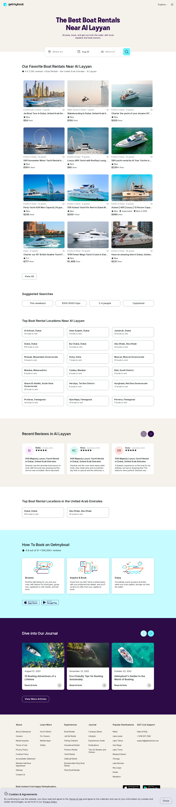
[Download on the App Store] (30, 603)
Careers (19, 736)
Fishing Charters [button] (71, 741)
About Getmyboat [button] (23, 732)
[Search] (126, 51)
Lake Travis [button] (118, 750)
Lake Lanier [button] (118, 736)
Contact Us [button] (20, 774)
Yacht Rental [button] (69, 754)
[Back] (144, 434)
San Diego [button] (117, 745)
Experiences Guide (97, 741)
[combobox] (60, 51)
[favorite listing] (63, 110)
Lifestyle (92, 736)
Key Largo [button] (117, 768)
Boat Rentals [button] (69, 732)
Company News (95, 732)
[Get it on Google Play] (50, 603)
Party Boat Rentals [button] (72, 770)
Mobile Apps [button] (45, 741)
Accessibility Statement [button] (25, 759)
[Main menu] (172, 4)
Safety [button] (43, 745)
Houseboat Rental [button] (71, 745)
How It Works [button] (45, 732)
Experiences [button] (70, 724)
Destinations (94, 745)
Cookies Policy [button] (22, 754)
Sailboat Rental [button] (70, 759)
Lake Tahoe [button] (118, 741)
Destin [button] (115, 772)
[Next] (151, 434)
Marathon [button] (117, 777)
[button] (51, 71)
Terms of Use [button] (75, 799)
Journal (92, 724)
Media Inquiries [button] (22, 741)
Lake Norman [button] (118, 763)
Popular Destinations (123, 724)
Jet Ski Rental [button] (70, 736)
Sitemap (19, 770)
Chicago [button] (116, 759)
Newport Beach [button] (119, 754)
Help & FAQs (142, 732)
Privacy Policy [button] (50, 802)
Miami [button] (115, 732)
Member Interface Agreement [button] (23, 764)
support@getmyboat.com (148, 741)
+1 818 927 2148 (144, 736)
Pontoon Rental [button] (70, 750)
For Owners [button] (45, 736)
